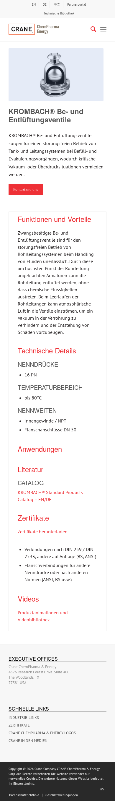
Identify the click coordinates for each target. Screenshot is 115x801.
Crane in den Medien (28, 740)
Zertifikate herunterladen (43, 531)
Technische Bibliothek (59, 13)
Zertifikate (19, 725)
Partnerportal (76, 4)
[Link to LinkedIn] (102, 788)
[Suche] (90, 29)
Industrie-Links (24, 717)
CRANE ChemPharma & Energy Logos (42, 732)
